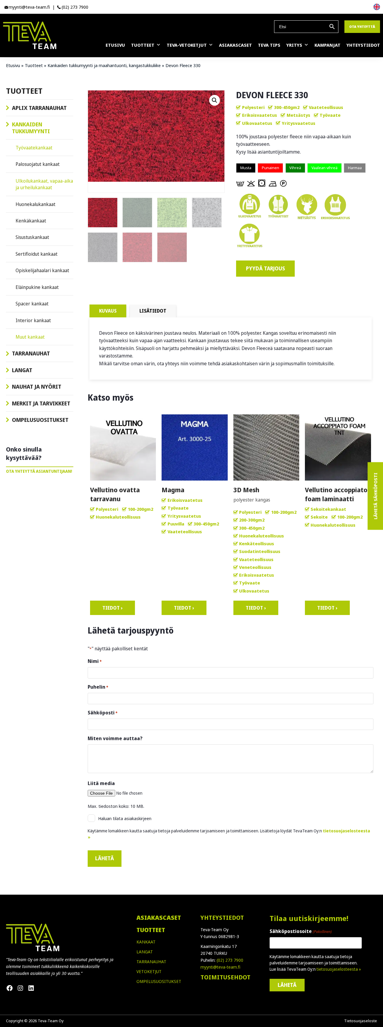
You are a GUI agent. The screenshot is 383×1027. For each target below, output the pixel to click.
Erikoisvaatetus (259, 115)
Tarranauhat (31, 353)
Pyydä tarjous (265, 268)
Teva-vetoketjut (187, 45)
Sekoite (319, 517)
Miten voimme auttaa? (115, 738)
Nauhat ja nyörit (36, 386)
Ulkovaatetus (257, 123)
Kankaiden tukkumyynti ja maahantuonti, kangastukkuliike (104, 65)
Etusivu (115, 45)
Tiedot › (112, 608)
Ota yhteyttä (362, 26)
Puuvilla (176, 524)
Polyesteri (253, 107)
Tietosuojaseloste (360, 1020)
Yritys (294, 45)
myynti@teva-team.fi (29, 7)
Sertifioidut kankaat (36, 254)
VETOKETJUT (149, 971)
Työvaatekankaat (34, 147)
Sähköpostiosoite (301, 931)
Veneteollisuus (255, 567)
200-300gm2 (252, 520)
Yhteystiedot (363, 45)
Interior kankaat (33, 320)
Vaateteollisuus (326, 107)
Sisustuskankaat (32, 237)
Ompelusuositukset (40, 419)
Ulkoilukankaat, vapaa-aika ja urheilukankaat (44, 184)
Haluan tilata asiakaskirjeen (124, 818)
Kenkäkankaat (31, 220)
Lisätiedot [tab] (152, 311)
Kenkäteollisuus (256, 543)
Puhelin (98, 687)
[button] (214, 100)
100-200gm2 (140, 509)
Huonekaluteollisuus (118, 517)
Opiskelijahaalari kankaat (42, 270)
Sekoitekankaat (328, 509)
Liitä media (101, 783)
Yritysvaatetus (298, 123)
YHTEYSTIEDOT (222, 918)
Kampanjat (327, 45)
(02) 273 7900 (75, 7)
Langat (22, 370)
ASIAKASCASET (158, 918)
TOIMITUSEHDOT (225, 977)
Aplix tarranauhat (39, 107)
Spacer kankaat (32, 303)
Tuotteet (142, 45)
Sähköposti (103, 712)
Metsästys (298, 115)
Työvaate (330, 115)
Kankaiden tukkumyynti (31, 127)
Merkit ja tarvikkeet (41, 403)
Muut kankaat (30, 337)
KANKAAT (146, 942)
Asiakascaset (235, 45)
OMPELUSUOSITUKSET (158, 981)
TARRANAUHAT (151, 961)
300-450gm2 (287, 107)
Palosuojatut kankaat (38, 164)
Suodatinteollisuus (259, 551)
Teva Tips (269, 45)
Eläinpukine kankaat (37, 287)
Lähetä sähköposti (375, 495)
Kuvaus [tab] (108, 311)
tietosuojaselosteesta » (339, 969)
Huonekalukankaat (35, 204)
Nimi (95, 661)
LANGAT (144, 952)
